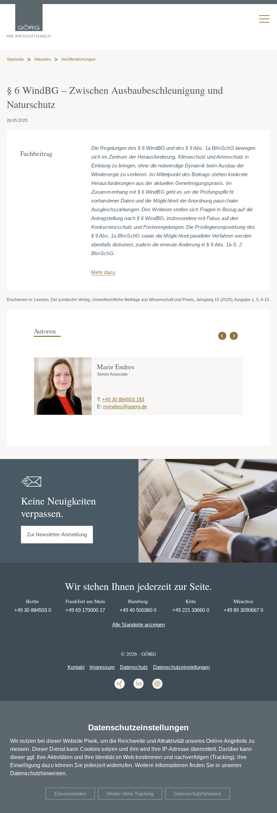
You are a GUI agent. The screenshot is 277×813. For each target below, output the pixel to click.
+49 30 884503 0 (32, 610)
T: (99, 399)
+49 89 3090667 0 (243, 610)
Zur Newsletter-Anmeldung (57, 534)
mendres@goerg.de (125, 406)
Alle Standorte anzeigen (138, 624)
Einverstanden (70, 793)
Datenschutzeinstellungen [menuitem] (181, 667)
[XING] (119, 688)
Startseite (15, 59)
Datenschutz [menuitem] (134, 667)
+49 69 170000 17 (85, 610)
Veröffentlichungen (78, 59)
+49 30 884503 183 (123, 399)
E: (99, 406)
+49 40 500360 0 (138, 610)
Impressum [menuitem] (102, 667)
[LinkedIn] (138, 688)
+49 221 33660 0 (190, 610)
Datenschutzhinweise (197, 793)
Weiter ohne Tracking (130, 793)
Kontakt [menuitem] (76, 667)
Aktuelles (42, 59)
